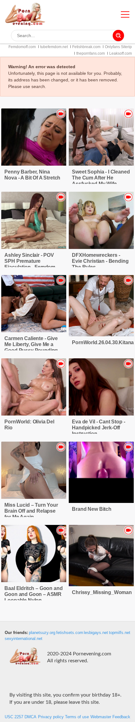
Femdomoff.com (22, 47)
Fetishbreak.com (86, 47)
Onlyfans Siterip (118, 47)
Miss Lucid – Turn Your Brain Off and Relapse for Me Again (31, 511)
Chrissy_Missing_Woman (102, 592)
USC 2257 (14, 717)
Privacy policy (51, 717)
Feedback (121, 717)
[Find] (118, 35)
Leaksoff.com (120, 53)
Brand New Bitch (91, 509)
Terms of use (77, 717)
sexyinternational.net (23, 639)
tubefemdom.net (54, 47)
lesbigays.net (96, 633)
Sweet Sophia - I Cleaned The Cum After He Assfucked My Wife (101, 177)
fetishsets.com (69, 633)
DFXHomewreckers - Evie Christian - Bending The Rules (100, 261)
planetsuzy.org (42, 633)
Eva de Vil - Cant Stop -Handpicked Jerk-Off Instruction (98, 427)
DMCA (30, 717)
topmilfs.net (119, 633)
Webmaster (100, 717)
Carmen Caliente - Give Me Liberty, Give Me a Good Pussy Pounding (31, 344)
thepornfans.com (90, 53)
